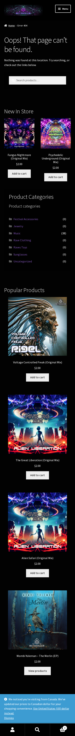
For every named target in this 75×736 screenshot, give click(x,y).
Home (11, 25)
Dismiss (9, 718)
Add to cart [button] (19, 173)
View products (37, 671)
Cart (58, 726)
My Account (12, 730)
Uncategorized (22, 261)
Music (16, 233)
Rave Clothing (22, 240)
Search (37, 730)
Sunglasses (20, 254)
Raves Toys (20, 247)
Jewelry (18, 226)
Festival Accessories (25, 219)
